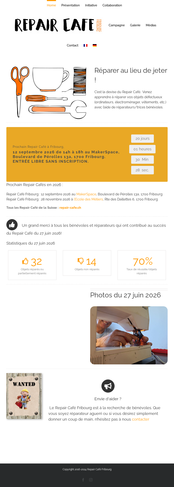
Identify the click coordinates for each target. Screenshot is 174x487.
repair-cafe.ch (70, 208)
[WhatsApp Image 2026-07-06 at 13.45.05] (129, 308)
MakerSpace (86, 194)
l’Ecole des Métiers (88, 199)
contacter (140, 419)
